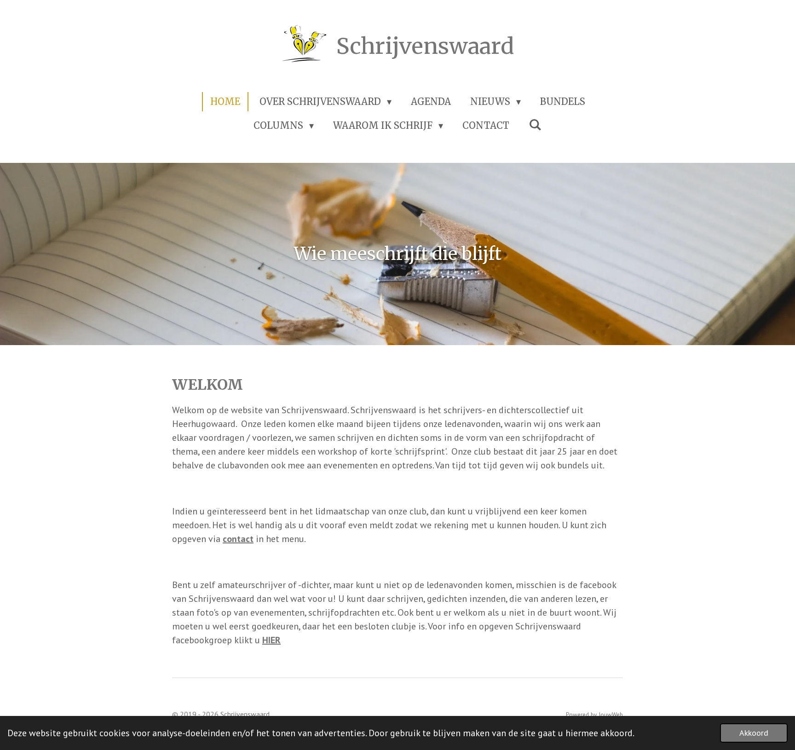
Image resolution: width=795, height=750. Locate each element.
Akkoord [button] (753, 732)
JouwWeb (611, 714)
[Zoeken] (535, 124)
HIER (271, 640)
